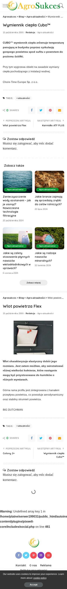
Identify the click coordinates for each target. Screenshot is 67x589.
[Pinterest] (50, 110)
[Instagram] (41, 555)
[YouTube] (48, 555)
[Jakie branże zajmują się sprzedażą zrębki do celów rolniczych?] (49, 182)
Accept (33, 584)
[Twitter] (41, 110)
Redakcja (30, 32)
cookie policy (40, 578)
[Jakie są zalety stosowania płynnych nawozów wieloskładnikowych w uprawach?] (17, 238)
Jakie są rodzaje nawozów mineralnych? (45, 256)
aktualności (24, 98)
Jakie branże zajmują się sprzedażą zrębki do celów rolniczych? (48, 200)
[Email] (59, 110)
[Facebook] (31, 110)
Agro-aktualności (45, 32)
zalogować (24, 143)
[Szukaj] (60, 5)
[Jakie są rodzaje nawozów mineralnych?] (49, 238)
